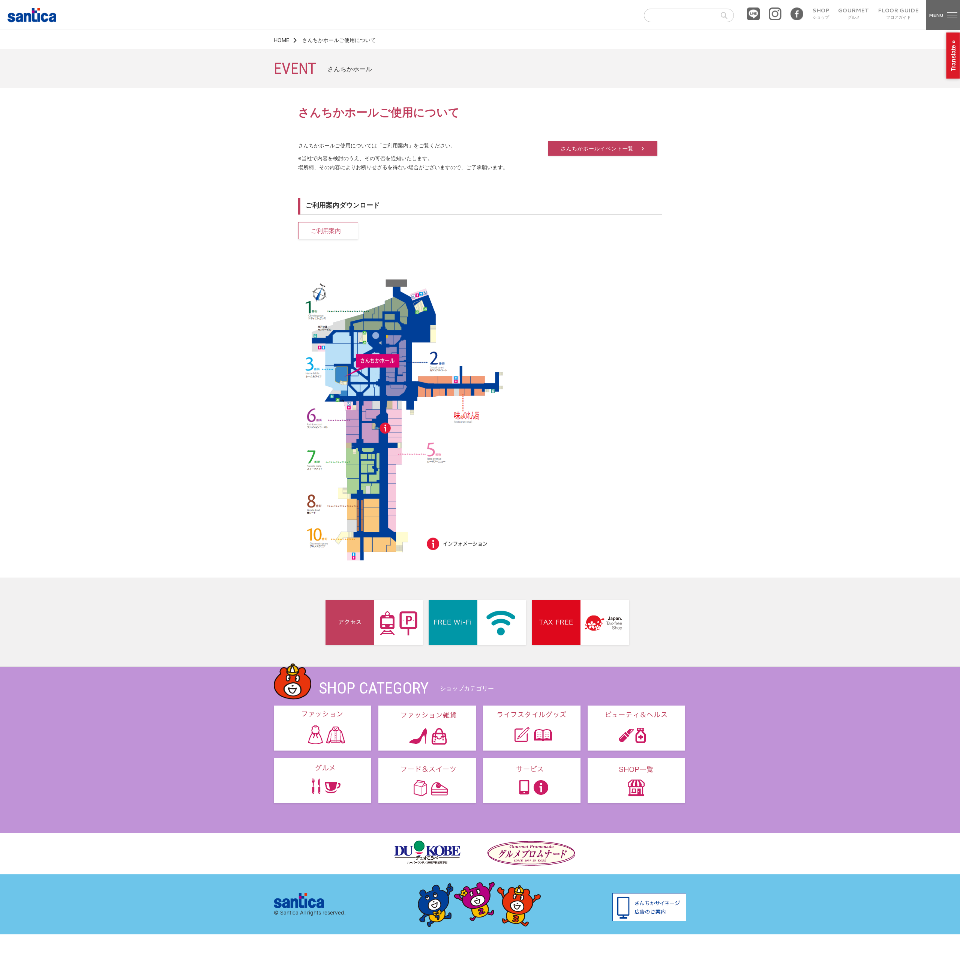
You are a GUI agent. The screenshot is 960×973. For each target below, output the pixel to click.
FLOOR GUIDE (898, 14)
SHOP (820, 14)
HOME (281, 40)
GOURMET (853, 14)
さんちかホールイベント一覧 (598, 148)
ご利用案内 (326, 230)
